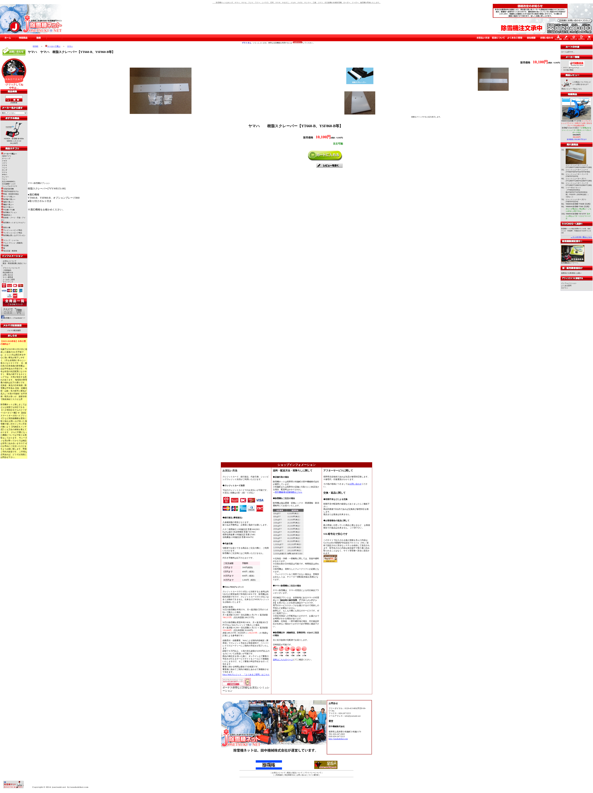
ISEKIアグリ (6, 156)
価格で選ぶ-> (8, 202)
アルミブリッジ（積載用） (13, 243)
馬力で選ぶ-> (8, 207)
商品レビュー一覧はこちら (571, 89)
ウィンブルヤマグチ (9, 186)
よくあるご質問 (9, 279)
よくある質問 (566, 285)
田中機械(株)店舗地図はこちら (288, 492)
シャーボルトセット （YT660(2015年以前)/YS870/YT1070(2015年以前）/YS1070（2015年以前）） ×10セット (578, 192)
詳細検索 (14, 103)
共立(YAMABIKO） (9, 181)
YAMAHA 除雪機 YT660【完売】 (578, 209)
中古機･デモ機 (9, 210)
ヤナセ (4, 172)
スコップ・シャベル (11, 240)
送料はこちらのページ (283, 660)
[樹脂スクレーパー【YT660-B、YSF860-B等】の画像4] (359, 113)
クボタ (4, 161)
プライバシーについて (11, 268)
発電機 (5, 245)
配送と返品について (295, 773)
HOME (35, 46)
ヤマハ (70, 46)
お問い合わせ (8, 275)
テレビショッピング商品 (12, 230)
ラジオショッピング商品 (12, 233)
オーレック (6, 158)
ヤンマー (5, 177)
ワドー (4, 179)
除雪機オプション (10, 212)
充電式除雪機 (8, 189)
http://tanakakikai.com (338, 739)
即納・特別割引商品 (11, 194)
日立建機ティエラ (9, 184)
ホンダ (4, 170)
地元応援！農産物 (10, 251)
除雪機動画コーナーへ (569, 263)
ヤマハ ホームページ (571, 68)
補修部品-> (7, 215)
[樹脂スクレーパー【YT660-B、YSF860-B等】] (160, 113)
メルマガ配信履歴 (14, 330)
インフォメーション (568, 283)
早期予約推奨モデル (11, 191)
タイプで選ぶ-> (9, 197)
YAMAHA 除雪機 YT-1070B (576, 123)
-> (10, 154)
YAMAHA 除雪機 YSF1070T (578, 216)
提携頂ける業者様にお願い (571, 273)
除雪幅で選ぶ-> (9, 199)
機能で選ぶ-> (8, 204)
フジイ (4, 168)
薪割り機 (6, 227)
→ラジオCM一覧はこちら (581, 237)
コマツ (4, 163)
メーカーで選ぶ (53, 46)
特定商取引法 (8, 272)
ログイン (564, 288)
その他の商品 (568, 70)
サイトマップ (8, 282)
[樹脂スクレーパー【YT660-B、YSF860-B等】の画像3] (493, 90)
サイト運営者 (8, 277)
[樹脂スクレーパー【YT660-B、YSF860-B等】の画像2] (359, 83)
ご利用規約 (7, 270)
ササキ (4, 165)
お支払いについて (9, 261)
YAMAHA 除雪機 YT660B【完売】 (578, 204)
